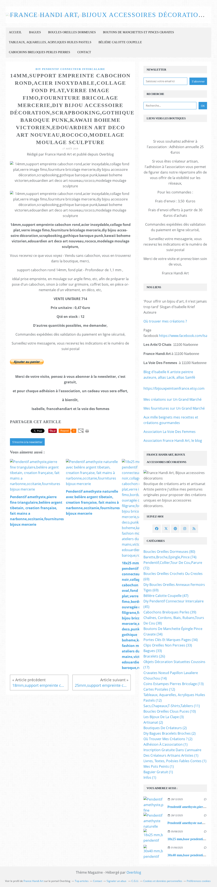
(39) (169, 612)
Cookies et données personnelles (162, 881)
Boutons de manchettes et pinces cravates (138, 32)
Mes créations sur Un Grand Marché (172, 399)
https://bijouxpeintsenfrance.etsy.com (173, 388)
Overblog (134, 872)
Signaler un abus (117, 881)
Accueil (15, 32)
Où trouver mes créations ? (165, 321)
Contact (84, 52)
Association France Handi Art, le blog (172, 440)
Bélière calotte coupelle (120, 42)
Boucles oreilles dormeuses (72, 32)
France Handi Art (33, 881)
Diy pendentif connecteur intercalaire (70, 69)
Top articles (82, 881)
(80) (169, 551)
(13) (173, 683)
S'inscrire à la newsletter (27, 442)
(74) (169, 557)
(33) (167, 645)
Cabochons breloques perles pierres (39, 52)
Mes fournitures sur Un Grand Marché (174, 408)
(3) (163, 717)
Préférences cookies (199, 881)
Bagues (35, 32)
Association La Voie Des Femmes (169, 431)
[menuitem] (15, 33)
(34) (170, 639)
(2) (153, 722)
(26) (154, 656)
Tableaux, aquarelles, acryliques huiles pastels (50, 42)
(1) (165, 744)
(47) (165, 595)
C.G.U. (135, 881)
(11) (171, 705)
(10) (169, 711)
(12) (159, 689)
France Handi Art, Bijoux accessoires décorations (108, 14)
